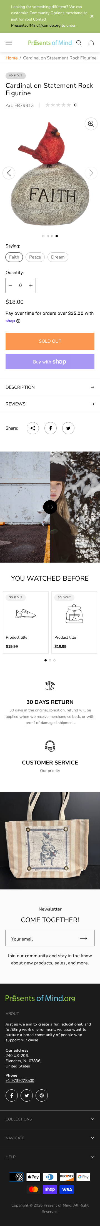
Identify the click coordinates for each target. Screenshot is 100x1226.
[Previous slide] (9, 173)
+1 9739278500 (20, 1080)
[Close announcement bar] (91, 16)
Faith (14, 257)
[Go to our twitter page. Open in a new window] (27, 1095)
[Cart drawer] (91, 43)
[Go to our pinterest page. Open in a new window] (42, 1095)
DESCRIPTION (20, 387)
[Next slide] (91, 173)
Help (11, 1157)
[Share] (33, 428)
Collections (19, 1119)
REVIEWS (16, 404)
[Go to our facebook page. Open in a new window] (12, 1095)
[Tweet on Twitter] (68, 428)
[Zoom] (91, 124)
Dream (58, 257)
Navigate (15, 1138)
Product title (16, 637)
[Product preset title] (26, 614)
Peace (35, 257)
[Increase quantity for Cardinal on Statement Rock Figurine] (31, 285)
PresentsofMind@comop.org (36, 25)
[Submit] (86, 938)
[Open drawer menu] (8, 43)
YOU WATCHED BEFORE (50, 578)
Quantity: (15, 272)
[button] (43, 236)
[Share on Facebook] (50, 428)
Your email (22, 939)
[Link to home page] (40, 999)
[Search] (79, 43)
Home (12, 58)
